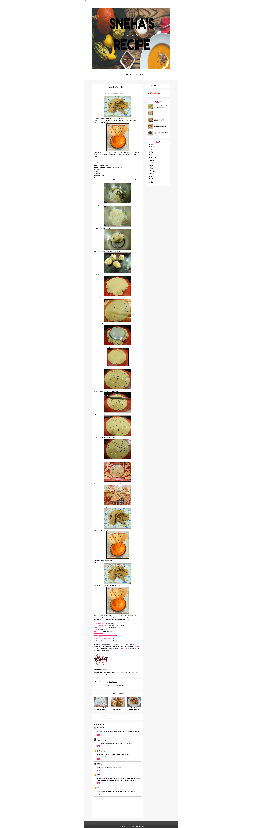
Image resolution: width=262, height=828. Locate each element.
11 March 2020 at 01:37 (101, 740)
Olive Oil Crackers (98, 631)
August (150, 162)
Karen (98, 763)
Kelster (98, 750)
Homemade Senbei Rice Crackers (101, 627)
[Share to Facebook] (105, 669)
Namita (98, 774)
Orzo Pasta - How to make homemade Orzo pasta (159, 120)
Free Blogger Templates (138, 826)
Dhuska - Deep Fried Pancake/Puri (161, 126)
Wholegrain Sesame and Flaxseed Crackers (103, 638)
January (151, 173)
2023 (150, 149)
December (151, 156)
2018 (150, 176)
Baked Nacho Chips (98, 623)
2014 (150, 183)
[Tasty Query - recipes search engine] (154, 95)
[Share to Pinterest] (107, 669)
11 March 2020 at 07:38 (101, 788)
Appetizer (109, 93)
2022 (150, 151)
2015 (150, 181)
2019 (150, 175)
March (150, 170)
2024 (150, 148)
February (151, 171)
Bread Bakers (120, 672)
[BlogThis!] (103, 669)
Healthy (129, 672)
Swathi (98, 787)
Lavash (95, 629)
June (150, 165)
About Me (129, 74)
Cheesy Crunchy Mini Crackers (101, 625)
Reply (98, 734)
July (150, 164)
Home (120, 74)
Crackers (126, 672)
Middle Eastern (135, 672)
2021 (150, 152)
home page (122, 648)
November (151, 157)
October (151, 159)
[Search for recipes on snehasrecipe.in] (152, 85)
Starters (103, 674)
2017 (150, 178)
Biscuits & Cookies (119, 93)
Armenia (113, 93)
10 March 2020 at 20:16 (101, 729)
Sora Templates (127, 826)
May (150, 167)
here (138, 646)
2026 (150, 145)
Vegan (106, 674)
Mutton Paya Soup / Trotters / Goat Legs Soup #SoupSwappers (161, 106)
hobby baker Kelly (101, 739)
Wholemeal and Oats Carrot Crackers (102, 640)
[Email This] (101, 669)
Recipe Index (139, 74)
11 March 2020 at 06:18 (101, 764)
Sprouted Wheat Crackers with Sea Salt (102, 637)
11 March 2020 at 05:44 (101, 751)
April (150, 168)
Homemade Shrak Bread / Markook (161, 113)
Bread (115, 672)
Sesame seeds (97, 674)
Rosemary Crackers (98, 633)
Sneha (129, 619)
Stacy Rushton (100, 727)
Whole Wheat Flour (112, 674)
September (151, 160)
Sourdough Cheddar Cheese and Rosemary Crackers (105, 635)
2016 (150, 179)
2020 (150, 154)
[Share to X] (104, 669)
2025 (150, 146)
